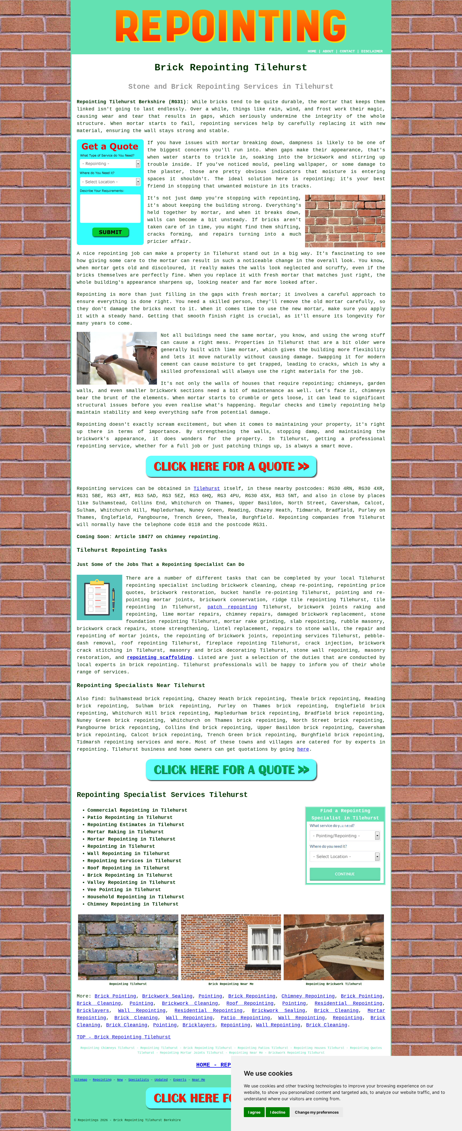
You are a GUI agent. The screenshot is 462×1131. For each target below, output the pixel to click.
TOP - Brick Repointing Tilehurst (124, 1037)
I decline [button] (277, 1112)
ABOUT (328, 51)
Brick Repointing (252, 996)
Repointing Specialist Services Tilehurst (162, 795)
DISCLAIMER (372, 51)
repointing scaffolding (159, 657)
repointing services (132, 742)
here (303, 749)
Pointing (210, 996)
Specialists (138, 1080)
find (97, 698)
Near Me (198, 1080)
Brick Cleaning (99, 1003)
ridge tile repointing (304, 600)
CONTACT (347, 51)
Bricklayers (93, 1010)
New (120, 1080)
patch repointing (232, 607)
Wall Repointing (141, 1010)
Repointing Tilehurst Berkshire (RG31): (133, 102)
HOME (312, 51)
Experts (179, 1080)
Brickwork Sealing (167, 996)
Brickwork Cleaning (190, 1003)
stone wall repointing (326, 650)
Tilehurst (207, 488)
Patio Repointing (245, 1018)
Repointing (347, 1018)
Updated (161, 1080)
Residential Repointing (348, 1003)
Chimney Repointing (308, 996)
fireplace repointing (236, 643)
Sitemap (80, 1080)
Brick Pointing (115, 996)
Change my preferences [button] (317, 1112)
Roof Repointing (250, 1003)
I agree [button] (254, 1112)
